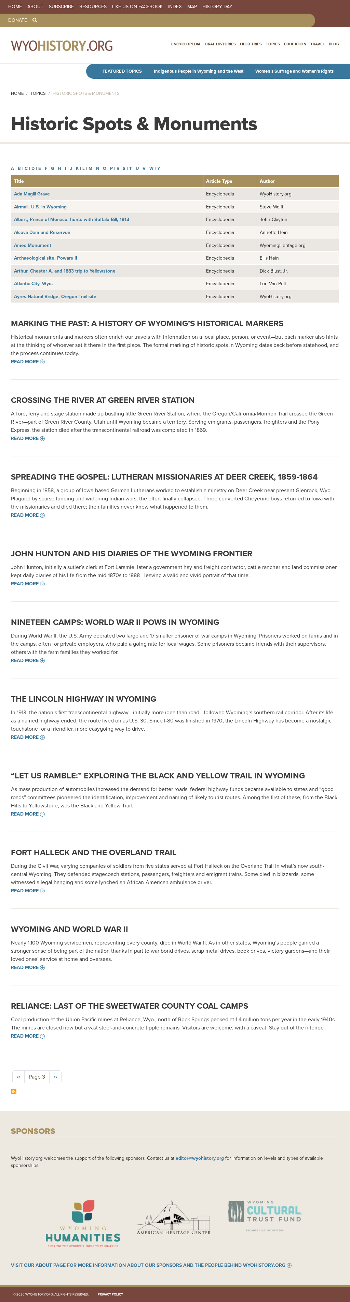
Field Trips (251, 44)
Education (295, 44)
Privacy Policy (110, 1294)
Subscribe (61, 7)
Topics (273, 44)
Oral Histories (220, 44)
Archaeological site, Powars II (45, 257)
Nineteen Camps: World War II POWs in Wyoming (115, 622)
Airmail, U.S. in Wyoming (40, 206)
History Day (217, 7)
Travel (317, 44)
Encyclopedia (186, 44)
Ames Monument (32, 245)
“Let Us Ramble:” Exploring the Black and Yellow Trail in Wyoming (158, 776)
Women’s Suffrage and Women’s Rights (294, 71)
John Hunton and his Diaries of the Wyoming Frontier (131, 553)
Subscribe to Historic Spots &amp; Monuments (13, 1091)
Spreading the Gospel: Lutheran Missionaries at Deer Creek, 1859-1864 (164, 477)
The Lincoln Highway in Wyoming (83, 699)
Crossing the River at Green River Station (103, 400)
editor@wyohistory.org (200, 1158)
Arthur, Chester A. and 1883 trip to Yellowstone (65, 270)
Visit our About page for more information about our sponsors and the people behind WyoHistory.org (148, 1265)
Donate (17, 20)
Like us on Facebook (137, 7)
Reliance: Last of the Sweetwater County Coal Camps (129, 1006)
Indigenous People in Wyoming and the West (198, 71)
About (35, 7)
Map (192, 7)
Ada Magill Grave (32, 193)
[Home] (76, 45)
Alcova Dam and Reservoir (42, 232)
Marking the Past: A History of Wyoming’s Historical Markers (147, 323)
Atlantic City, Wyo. (33, 283)
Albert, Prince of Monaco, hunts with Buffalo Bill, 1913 (71, 219)
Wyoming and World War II (69, 929)
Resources (93, 7)
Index (175, 7)
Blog (334, 44)
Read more (25, 362)
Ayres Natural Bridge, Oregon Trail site (55, 296)
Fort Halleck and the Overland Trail (94, 852)
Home (15, 7)
